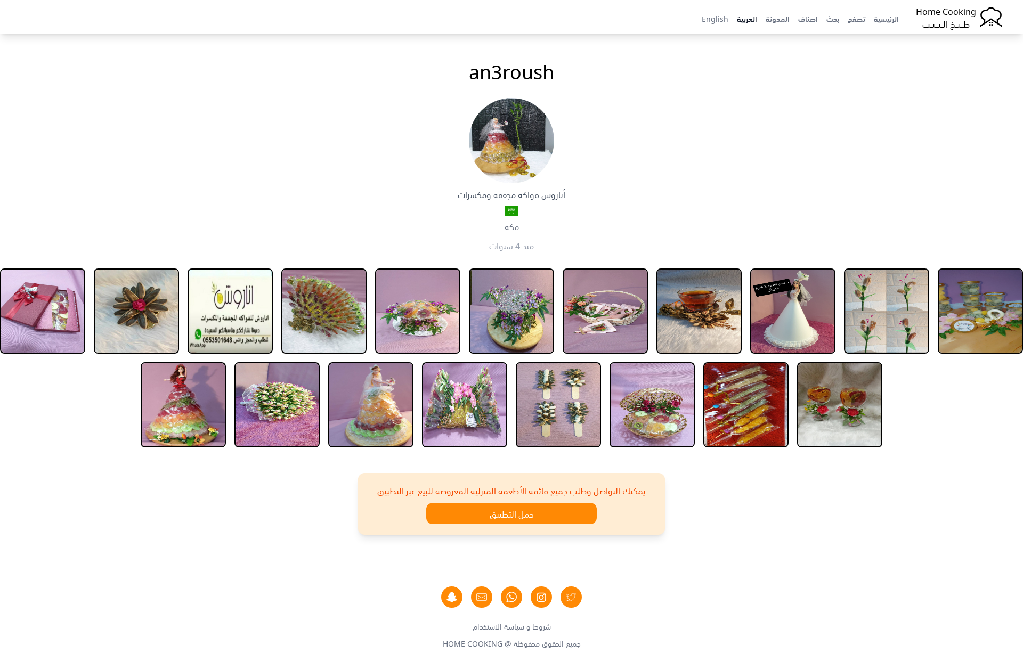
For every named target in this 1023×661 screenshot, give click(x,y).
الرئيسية (886, 18)
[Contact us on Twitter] (571, 597)
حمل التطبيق (512, 513)
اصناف (808, 18)
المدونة (778, 18)
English (715, 18)
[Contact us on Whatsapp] (511, 597)
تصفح (856, 18)
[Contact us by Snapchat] (451, 597)
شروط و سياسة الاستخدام (512, 626)
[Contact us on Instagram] (541, 597)
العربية (747, 18)
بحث (832, 18)
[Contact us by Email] (481, 597)
